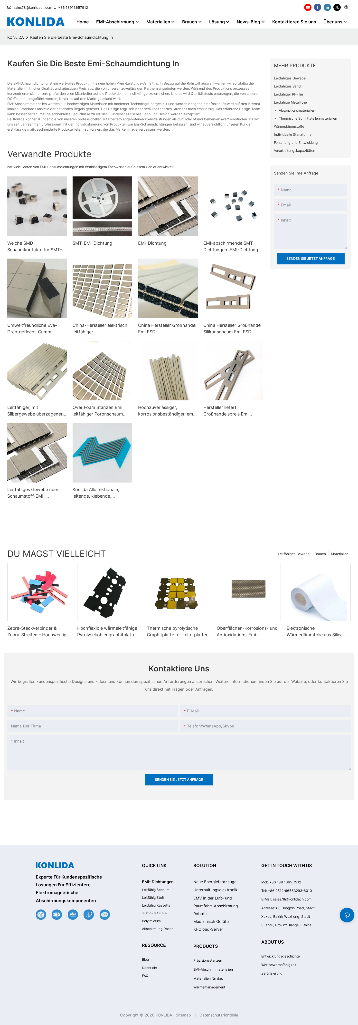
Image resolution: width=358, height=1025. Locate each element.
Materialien (339, 554)
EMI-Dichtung (152, 243)
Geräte (211, 921)
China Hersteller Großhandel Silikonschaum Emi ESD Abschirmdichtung (232, 329)
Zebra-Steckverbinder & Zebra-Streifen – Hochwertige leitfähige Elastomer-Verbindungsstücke (38, 632)
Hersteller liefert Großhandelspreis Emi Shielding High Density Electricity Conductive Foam (232, 411)
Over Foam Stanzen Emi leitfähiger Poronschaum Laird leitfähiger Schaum (98, 411)
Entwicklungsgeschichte (280, 956)
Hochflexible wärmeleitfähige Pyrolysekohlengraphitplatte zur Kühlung (107, 632)
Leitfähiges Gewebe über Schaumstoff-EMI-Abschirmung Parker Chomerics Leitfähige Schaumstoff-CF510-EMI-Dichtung (33, 493)
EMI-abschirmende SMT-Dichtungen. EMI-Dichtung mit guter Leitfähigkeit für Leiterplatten (230, 247)
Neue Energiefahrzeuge (214, 881)
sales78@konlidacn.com (33, 7)
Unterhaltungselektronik (215, 889)
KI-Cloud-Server (208, 929)
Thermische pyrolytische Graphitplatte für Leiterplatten (178, 631)
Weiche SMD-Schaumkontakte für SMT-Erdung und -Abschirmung (34, 247)
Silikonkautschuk (155, 913)
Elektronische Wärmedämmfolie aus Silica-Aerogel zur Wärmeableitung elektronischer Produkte (316, 632)
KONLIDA (15, 37)
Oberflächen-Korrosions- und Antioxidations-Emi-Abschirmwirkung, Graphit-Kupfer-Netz (247, 632)
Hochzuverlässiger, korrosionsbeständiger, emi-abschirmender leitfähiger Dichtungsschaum (167, 411)
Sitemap (183, 1015)
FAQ (145, 976)
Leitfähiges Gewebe (294, 554)
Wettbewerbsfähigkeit (278, 965)
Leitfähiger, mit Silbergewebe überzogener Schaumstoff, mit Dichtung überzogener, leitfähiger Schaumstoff (35, 411)
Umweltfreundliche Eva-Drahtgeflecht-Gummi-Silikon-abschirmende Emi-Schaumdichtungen (35, 329)
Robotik (200, 913)
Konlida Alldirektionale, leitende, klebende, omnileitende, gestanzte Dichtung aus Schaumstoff (100, 493)
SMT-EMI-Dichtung (92, 243)
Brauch (320, 554)
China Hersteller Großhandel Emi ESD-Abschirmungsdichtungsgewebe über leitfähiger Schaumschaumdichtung (167, 329)
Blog (145, 959)
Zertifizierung (272, 973)
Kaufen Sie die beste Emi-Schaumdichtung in (71, 37)
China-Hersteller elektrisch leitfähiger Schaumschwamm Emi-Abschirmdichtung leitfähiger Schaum (100, 329)
